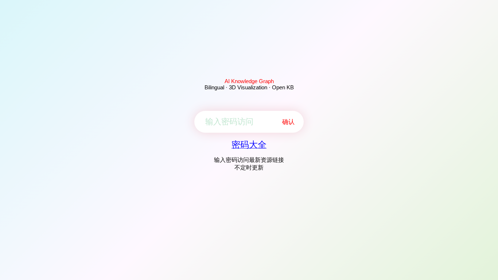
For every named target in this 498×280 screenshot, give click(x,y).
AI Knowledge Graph (249, 81)
